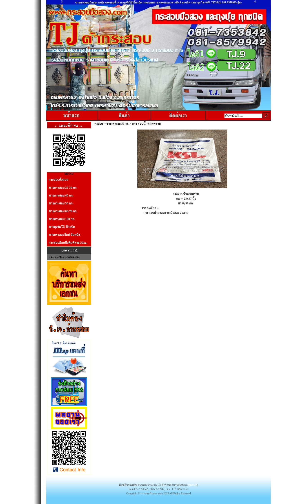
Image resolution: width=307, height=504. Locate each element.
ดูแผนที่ (192, 484)
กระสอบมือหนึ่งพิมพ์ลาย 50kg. (68, 242)
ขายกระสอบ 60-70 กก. (63, 211)
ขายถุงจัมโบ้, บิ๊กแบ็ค (62, 227)
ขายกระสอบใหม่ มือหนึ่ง (64, 234)
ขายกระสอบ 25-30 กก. (63, 187)
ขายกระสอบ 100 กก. (62, 219)
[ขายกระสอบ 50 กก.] (182, 187)
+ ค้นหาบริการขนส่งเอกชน (64, 257)
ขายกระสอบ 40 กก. (61, 195)
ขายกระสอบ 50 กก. (61, 203)
